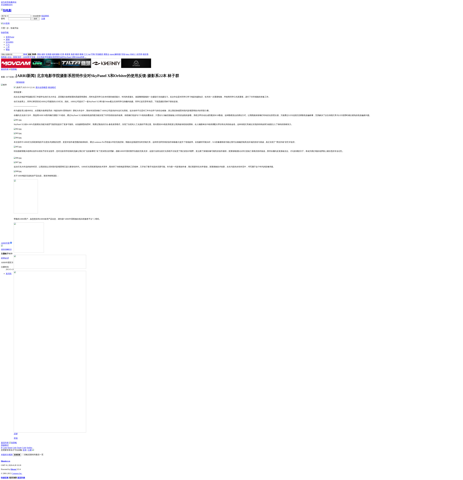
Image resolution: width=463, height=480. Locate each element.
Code (24, 448)
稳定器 (145, 54)
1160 (7, 249)
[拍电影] (6, 10)
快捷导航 (5, 32)
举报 (16, 438)
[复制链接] (20, 82)
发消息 (9, 274)
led (89, 54)
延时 (43, 54)
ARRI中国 (5, 243)
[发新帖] (13, 69)
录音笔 (67, 54)
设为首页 (5, 2)
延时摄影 (56, 54)
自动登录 (37, 16)
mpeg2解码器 (115, 54)
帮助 (8, 50)
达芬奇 (139, 54)
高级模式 (5, 445)
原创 (8, 39)
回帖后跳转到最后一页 (33, 455)
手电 (93, 54)
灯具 (62, 54)
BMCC (133, 54)
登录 (25, 450)
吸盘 (77, 54)
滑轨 (39, 54)
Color (5, 448)
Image (10, 448)
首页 (10, 37)
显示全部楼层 (41, 87)
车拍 (123, 54)
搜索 (25, 54)
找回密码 (45, 16)
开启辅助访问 (7, 5)
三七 (8, 45)
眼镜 (81, 54)
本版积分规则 (7, 455)
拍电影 (4, 57)
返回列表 (5, 69)
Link (14, 448)
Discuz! (14, 469)
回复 (16, 434)
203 (10, 249)
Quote (19, 448)
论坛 (9, 42)
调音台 (106, 54)
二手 (8, 47)
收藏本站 (12, 2)
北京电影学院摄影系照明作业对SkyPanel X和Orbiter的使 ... (61, 57)
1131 (3, 249)
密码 (3, 19)
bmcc (128, 54)
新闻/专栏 (17, 57)
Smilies (29, 448)
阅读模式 (52, 87)
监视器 (49, 54)
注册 (43, 19)
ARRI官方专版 (29, 57)
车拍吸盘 (99, 54)
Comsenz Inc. (17, 473)
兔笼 (73, 54)
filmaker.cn (5, 461)
